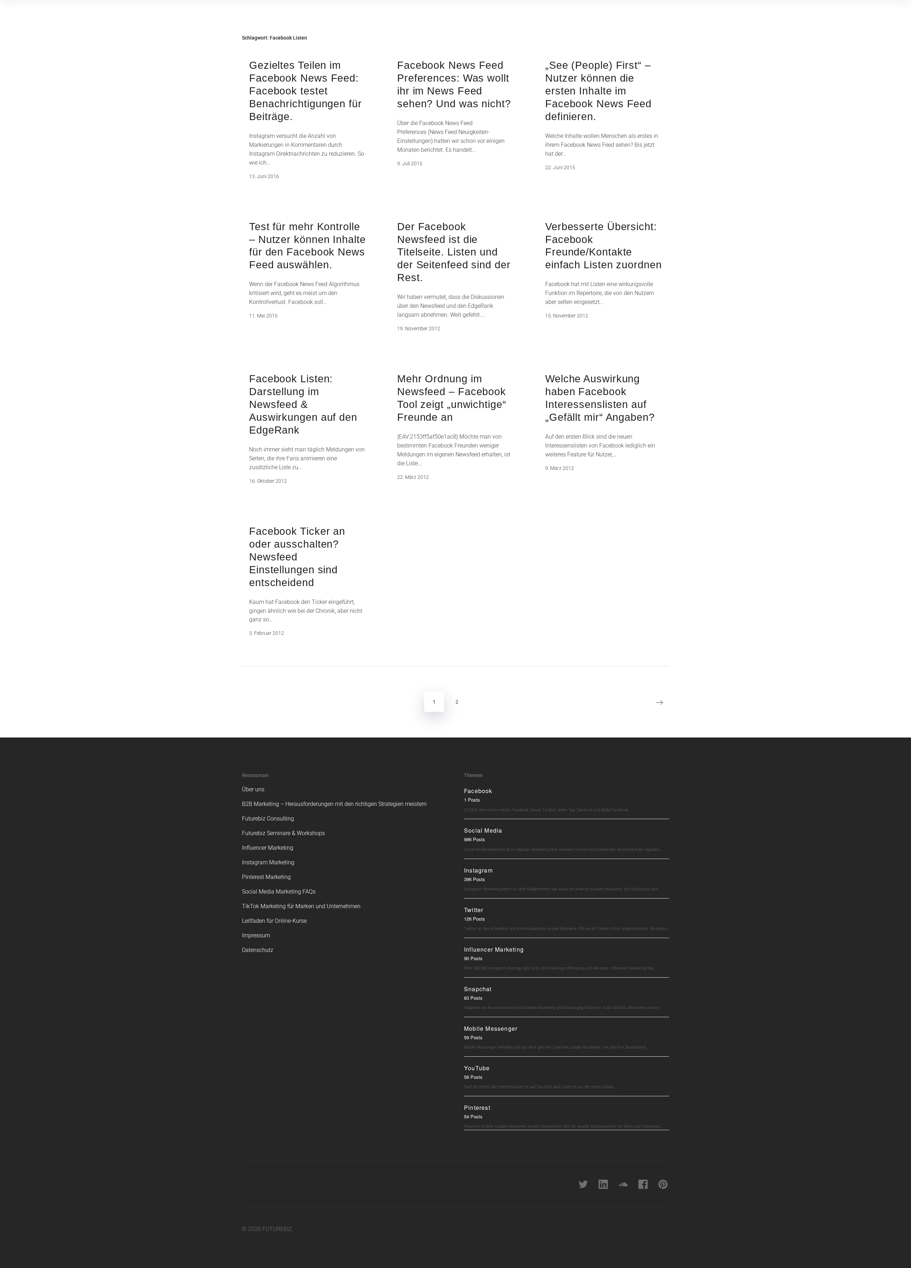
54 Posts (473, 1116)
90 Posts (473, 958)
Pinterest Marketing (266, 877)
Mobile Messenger (490, 1028)
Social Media (483, 830)
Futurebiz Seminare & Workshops (283, 833)
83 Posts (473, 997)
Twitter (473, 910)
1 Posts (472, 799)
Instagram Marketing (268, 862)
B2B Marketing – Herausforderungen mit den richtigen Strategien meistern (334, 804)
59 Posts (473, 1037)
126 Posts (474, 918)
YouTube (477, 1068)
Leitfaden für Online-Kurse (274, 920)
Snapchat (478, 989)
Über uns (253, 789)
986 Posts (474, 839)
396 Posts (474, 879)
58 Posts (473, 1076)
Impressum (256, 935)
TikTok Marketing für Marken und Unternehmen (301, 906)
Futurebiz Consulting (268, 818)
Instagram (478, 870)
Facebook (478, 791)
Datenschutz (257, 950)
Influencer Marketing (267, 847)
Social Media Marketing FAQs (279, 891)
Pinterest (477, 1107)
